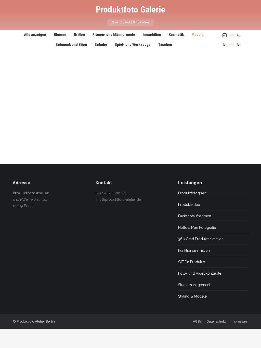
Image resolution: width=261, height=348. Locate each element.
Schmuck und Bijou (71, 44)
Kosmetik (176, 34)
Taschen (165, 44)
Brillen (79, 34)
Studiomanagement (194, 285)
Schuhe (101, 44)
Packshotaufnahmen (194, 216)
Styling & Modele (192, 296)
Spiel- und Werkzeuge (133, 44)
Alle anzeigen (35, 34)
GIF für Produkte (191, 262)
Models (197, 34)
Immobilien (152, 34)
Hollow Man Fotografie (197, 227)
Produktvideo (189, 205)
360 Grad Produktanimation (201, 239)
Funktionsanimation (194, 250)
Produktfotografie (192, 193)
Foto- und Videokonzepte (199, 273)
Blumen (60, 34)
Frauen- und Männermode (114, 34)
